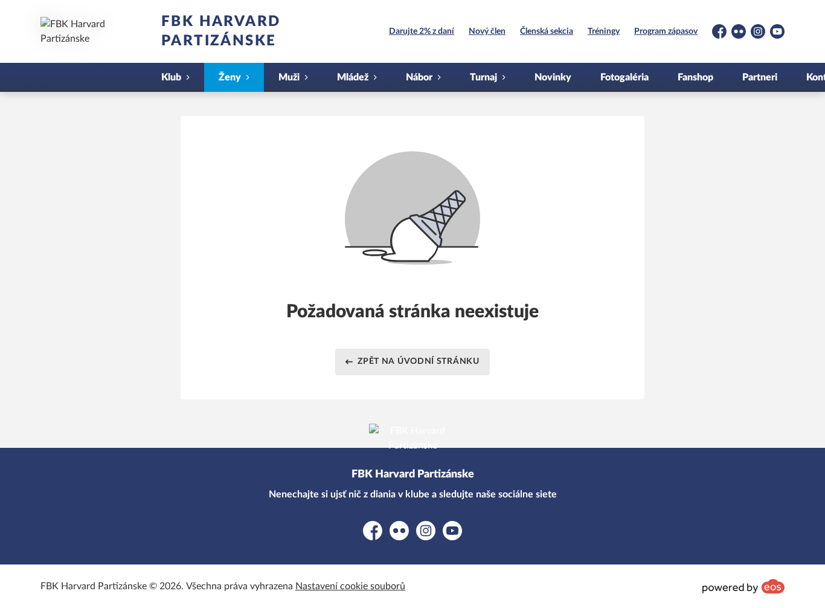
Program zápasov (666, 31)
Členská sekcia (546, 31)
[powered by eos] (743, 586)
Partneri (759, 77)
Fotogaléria (624, 77)
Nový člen (487, 31)
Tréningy (604, 31)
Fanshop (695, 77)
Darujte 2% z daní (421, 31)
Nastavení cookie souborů (350, 586)
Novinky (552, 77)
